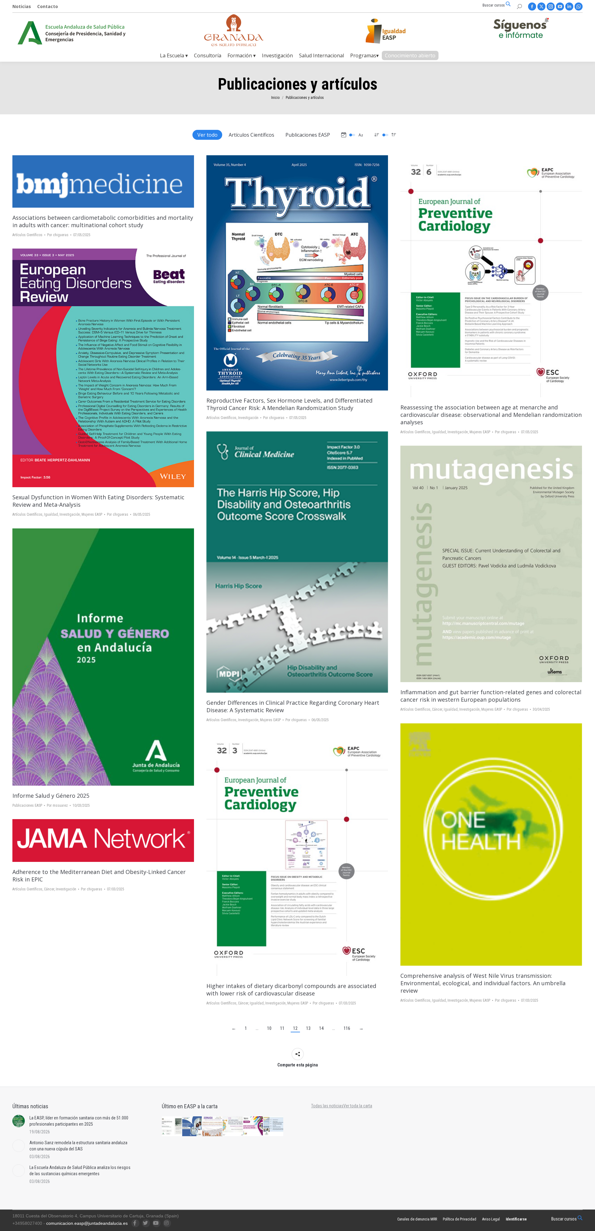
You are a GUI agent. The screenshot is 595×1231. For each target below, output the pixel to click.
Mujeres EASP (479, 432)
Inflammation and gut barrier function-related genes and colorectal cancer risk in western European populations (490, 695)
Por (57, 235)
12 (295, 1028)
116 (347, 1028)
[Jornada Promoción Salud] (212, 1126)
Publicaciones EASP (307, 134)
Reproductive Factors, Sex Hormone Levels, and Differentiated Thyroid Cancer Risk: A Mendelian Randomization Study (289, 404)
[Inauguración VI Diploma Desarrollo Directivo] (172, 1126)
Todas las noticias (327, 1105)
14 (321, 1028)
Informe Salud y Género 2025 (50, 795)
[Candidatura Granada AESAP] (234, 44)
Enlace (95, 657)
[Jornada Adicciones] (233, 1126)
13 (308, 1028)
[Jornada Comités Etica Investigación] (192, 1126)
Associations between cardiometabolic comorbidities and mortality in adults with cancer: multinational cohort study (102, 221)
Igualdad (439, 432)
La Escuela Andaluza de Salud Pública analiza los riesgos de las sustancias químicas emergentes (79, 1170)
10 (269, 1028)
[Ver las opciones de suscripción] (521, 29)
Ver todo (207, 134)
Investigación (248, 418)
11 (282, 1028)
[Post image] (18, 1121)
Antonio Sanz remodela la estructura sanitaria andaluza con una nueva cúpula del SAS (78, 1145)
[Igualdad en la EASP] (395, 31)
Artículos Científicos (251, 134)
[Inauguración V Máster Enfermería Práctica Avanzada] (273, 1126)
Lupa (103, 181)
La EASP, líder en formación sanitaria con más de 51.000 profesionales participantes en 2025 (78, 1121)
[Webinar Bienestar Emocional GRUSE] (253, 1126)
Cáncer (437, 709)
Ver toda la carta (357, 1105)
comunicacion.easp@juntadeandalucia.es (87, 1223)
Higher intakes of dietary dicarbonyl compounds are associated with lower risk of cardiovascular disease (291, 989)
